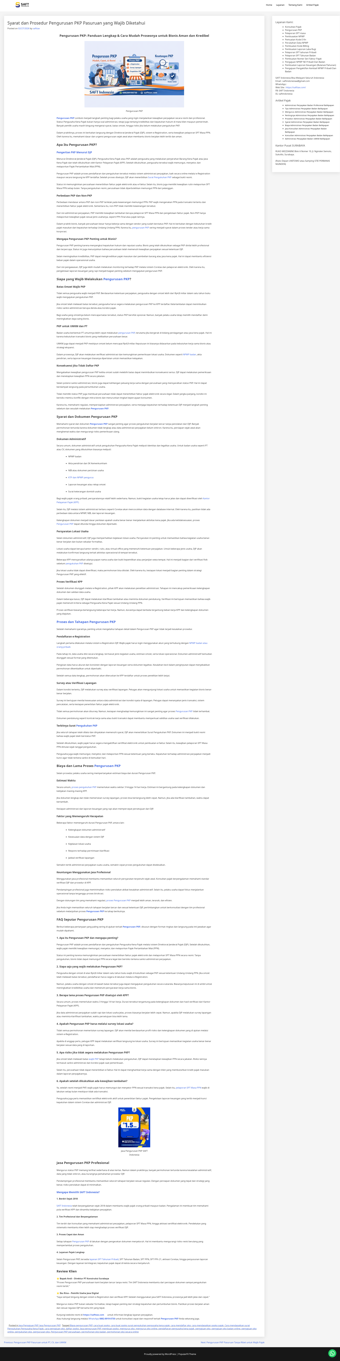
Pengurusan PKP (116, 279)
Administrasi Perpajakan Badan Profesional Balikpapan (309, 105)
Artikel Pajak (312, 4)
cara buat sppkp (102, 1325)
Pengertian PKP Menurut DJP (74, 152)
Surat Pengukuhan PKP (159, 177)
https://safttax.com (93, 1314)
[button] (332, 1353)
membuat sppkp (110, 1328)
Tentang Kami (295, 4)
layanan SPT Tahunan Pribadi (104, 1259)
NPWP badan (189, 354)
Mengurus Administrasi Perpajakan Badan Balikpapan (309, 112)
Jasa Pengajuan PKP (28, 1325)
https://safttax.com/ (296, 87)
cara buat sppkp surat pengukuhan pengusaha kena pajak (140, 1325)
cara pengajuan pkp (55, 1328)
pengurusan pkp (41, 1331)
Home (269, 4)
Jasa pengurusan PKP (90, 1328)
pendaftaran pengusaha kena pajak (176, 1328)
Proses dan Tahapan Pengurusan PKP (86, 622)
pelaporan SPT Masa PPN (188, 1087)
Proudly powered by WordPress (160, 1354)
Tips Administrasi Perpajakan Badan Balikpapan (306, 108)
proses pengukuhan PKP (84, 787)
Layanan (280, 4)
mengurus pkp (127, 1328)
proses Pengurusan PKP (118, 900)
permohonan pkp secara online (123, 1331)
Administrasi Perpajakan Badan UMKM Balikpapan (307, 138)
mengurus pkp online (146, 1328)
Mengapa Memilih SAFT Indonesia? (78, 1192)
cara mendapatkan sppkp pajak (208, 1325)
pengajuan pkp (203, 1328)
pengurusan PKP (140, 227)
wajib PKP (94, 1059)
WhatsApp (102, 1318)
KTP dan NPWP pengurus (81, 477)
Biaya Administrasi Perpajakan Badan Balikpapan (307, 125)
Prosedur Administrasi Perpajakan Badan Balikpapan (308, 118)
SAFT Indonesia (64, 1205)
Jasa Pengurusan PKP (50, 1325)
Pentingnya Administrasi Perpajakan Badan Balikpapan (309, 115)
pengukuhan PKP (74, 563)
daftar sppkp (72, 1328)
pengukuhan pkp (23, 1331)
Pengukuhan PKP (86, 725)
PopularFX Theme (187, 1354)
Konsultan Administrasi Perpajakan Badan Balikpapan (309, 135)
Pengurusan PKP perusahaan (65, 1331)
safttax (36, 28)
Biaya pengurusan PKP (81, 1325)
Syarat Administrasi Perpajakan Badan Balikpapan (307, 122)
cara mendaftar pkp (181, 1325)
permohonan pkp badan (93, 1331)
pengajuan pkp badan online (226, 1328)
